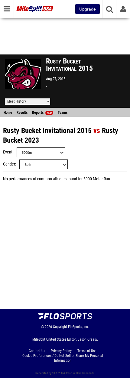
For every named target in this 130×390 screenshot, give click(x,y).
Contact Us (37, 351)
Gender (9, 164)
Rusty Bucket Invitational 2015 (47, 130)
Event (7, 152)
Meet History (16, 101)
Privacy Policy (61, 351)
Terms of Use (86, 351)
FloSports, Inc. (78, 327)
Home (8, 112)
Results (22, 112)
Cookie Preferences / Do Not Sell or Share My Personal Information (62, 358)
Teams (62, 112)
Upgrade (87, 9)
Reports (42, 112)
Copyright (60, 327)
